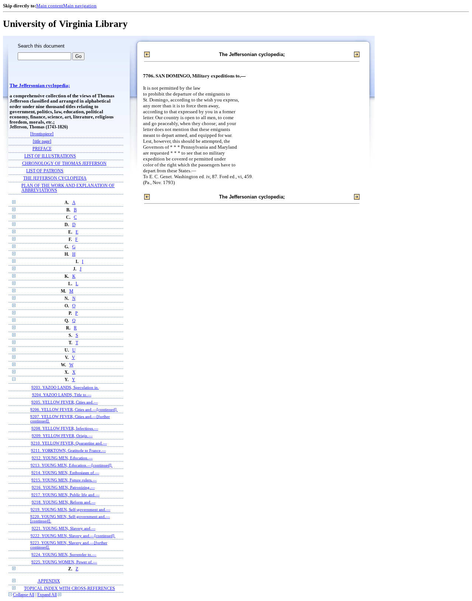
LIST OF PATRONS (44, 171)
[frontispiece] (41, 134)
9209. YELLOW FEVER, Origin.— (62, 436)
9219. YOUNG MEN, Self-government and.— (70, 509)
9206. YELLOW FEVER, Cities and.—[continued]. (74, 409)
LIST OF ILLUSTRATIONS (50, 156)
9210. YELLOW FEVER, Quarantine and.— (69, 443)
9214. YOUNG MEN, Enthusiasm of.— (65, 472)
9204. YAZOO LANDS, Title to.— (61, 395)
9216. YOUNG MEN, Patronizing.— (63, 487)
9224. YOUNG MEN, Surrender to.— (63, 554)
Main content (49, 5)
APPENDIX (49, 581)
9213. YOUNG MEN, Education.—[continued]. (71, 465)
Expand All (47, 595)
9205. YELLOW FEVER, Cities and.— (64, 402)
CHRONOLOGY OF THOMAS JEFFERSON (64, 163)
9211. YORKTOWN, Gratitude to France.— (68, 450)
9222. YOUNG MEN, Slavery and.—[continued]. (73, 535)
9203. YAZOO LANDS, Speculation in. (65, 387)
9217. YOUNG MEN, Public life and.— (65, 495)
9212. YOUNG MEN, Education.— (62, 458)
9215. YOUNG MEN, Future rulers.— (64, 480)
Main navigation (80, 5)
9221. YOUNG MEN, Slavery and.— (64, 528)
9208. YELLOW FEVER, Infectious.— (64, 428)
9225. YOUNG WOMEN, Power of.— (64, 562)
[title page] (42, 141)
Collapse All (23, 595)
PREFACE (42, 148)
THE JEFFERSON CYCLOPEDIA (55, 178)
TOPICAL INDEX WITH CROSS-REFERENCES (69, 588)
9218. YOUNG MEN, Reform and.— (64, 502)
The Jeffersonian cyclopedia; (40, 85)
